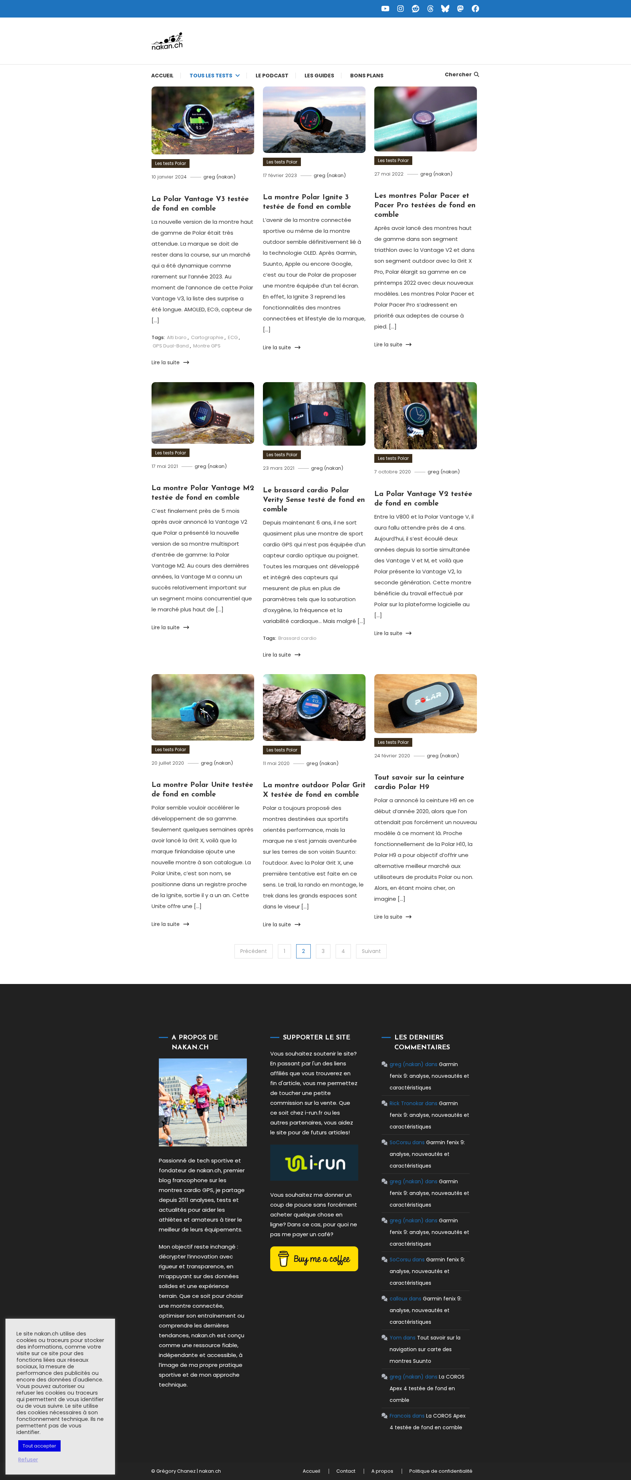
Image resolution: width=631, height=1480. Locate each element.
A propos (382, 1471)
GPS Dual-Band (171, 345)
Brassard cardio (297, 638)
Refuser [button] (28, 1459)
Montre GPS (207, 345)
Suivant (371, 951)
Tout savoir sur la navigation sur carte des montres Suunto (425, 1349)
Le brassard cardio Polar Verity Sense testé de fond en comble (314, 500)
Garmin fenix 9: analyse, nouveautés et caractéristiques (429, 1076)
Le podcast (272, 75)
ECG (233, 337)
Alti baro (177, 337)
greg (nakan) (219, 176)
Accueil (162, 75)
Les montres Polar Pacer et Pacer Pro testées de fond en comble (424, 205)
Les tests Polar (170, 163)
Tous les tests (211, 75)
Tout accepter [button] (39, 1445)
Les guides (319, 75)
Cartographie (207, 337)
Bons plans (366, 75)
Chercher (458, 74)
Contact (345, 1471)
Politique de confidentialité (441, 1471)
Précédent (253, 951)
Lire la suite (166, 362)
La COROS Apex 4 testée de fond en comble (427, 1388)
